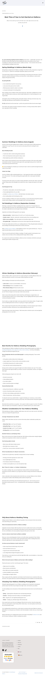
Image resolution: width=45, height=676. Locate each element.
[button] (8, 657)
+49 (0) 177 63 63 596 (22, 672)
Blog (18, 648)
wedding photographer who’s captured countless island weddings (15, 349)
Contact (19, 646)
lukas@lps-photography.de (22, 673)
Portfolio (19, 640)
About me (19, 642)
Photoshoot (20, 644)
